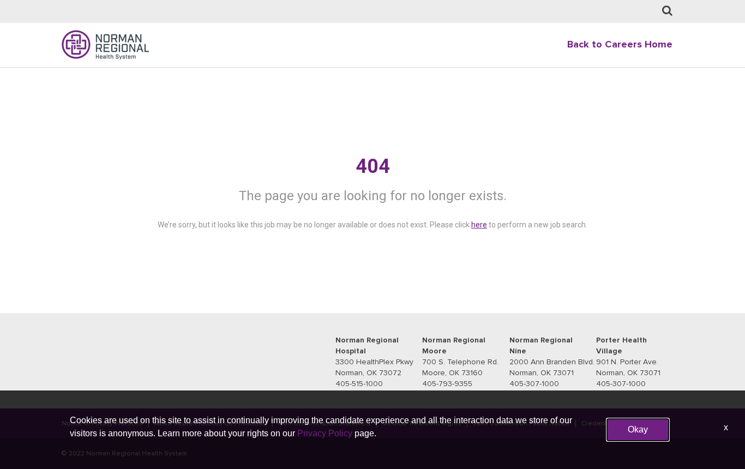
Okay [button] (638, 429)
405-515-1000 (359, 383)
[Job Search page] (667, 11)
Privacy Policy (324, 433)
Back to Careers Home (619, 44)
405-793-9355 (447, 383)
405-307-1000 (534, 383)
